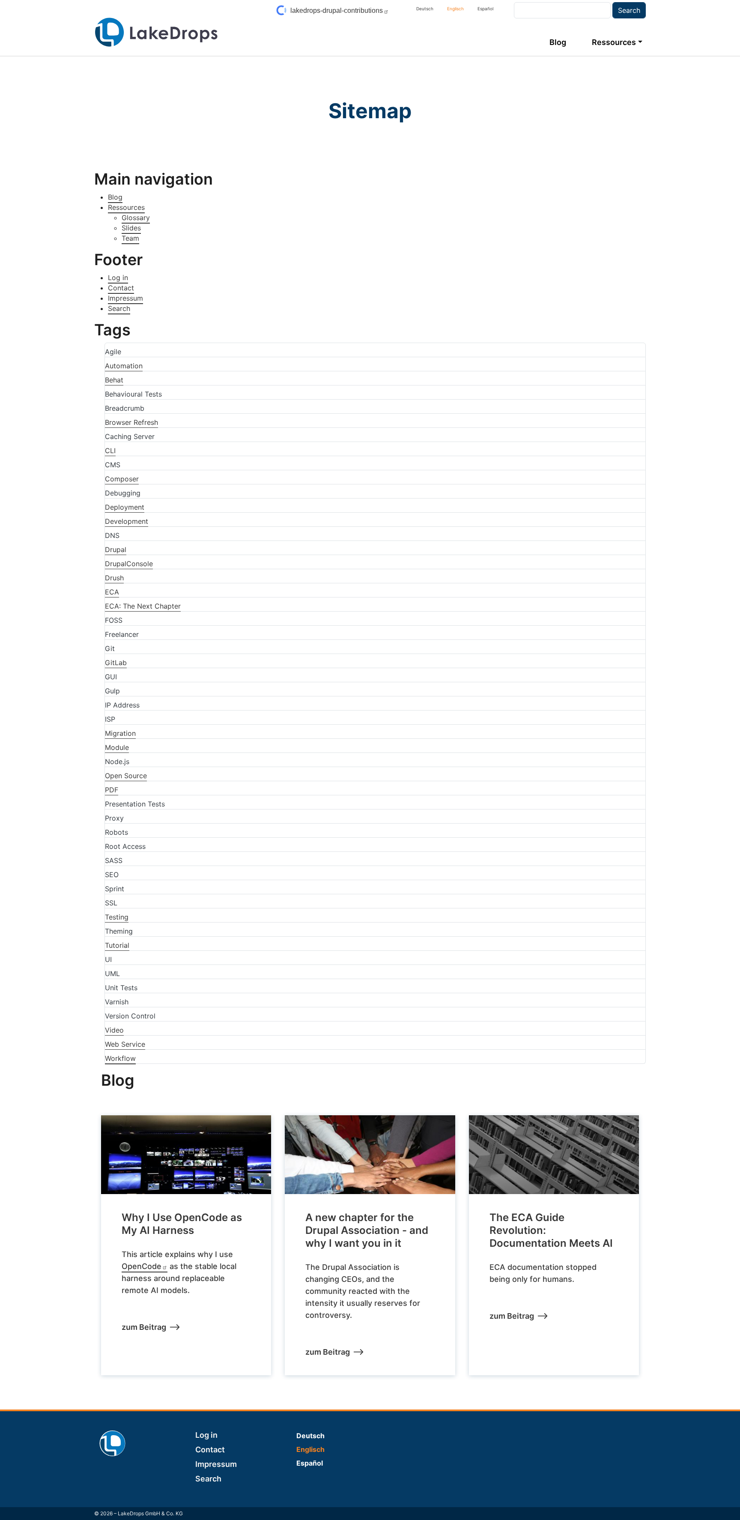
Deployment (124, 507)
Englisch (455, 8)
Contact (121, 288)
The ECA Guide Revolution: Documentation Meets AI (551, 1230)
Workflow (120, 1058)
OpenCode (141, 1266)
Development (126, 521)
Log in (118, 277)
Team (130, 238)
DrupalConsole (129, 563)
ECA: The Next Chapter (143, 606)
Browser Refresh (131, 422)
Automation (124, 365)
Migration (120, 733)
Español (485, 8)
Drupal (115, 549)
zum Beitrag (144, 1327)
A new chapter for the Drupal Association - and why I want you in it (366, 1230)
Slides (131, 228)
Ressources (614, 42)
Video (114, 1030)
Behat (114, 380)
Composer (122, 479)
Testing (116, 917)
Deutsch (424, 8)
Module (117, 747)
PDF (111, 789)
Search (119, 308)
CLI (110, 450)
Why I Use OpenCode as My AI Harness (182, 1223)
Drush (114, 577)
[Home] (156, 32)
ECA (112, 592)
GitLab (116, 662)
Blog (557, 42)
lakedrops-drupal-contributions (336, 10)
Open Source (126, 775)
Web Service (125, 1044)
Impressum (125, 298)
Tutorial (117, 945)
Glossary (136, 217)
